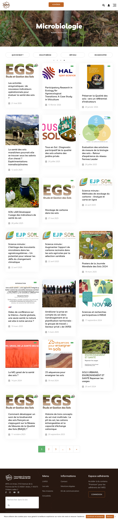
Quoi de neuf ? (17, 55)
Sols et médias (45, 55)
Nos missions (47, 491)
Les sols (45, 486)
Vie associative (100, 55)
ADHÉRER (56, 4)
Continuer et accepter (95, 516)
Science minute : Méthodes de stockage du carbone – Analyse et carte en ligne (96, 195)
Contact (64, 481)
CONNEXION (96, 494)
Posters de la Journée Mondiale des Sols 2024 (95, 265)
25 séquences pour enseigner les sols (55, 374)
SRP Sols (72, 55)
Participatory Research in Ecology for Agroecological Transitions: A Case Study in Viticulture (58, 93)
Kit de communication (70, 491)
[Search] (103, 5)
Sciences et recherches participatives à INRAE (94, 313)
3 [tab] (61, 60)
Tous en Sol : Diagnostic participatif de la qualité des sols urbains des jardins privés (58, 152)
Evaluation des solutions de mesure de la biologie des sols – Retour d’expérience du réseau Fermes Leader (95, 153)
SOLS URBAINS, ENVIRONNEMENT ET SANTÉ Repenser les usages (93, 377)
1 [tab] (54, 60)
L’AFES (45, 481)
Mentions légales (68, 486)
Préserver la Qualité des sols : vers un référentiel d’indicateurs (95, 98)
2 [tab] (57, 60)
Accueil (53, 33)
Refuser (110, 516)
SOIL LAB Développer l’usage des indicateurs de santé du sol (22, 214)
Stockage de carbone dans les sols (56, 211)
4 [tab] (64, 60)
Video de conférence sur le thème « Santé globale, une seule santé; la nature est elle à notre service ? (22, 316)
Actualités (46, 496)
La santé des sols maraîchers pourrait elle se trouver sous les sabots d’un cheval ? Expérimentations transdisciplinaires (22, 157)
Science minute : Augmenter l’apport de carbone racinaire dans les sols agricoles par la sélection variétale (57, 250)
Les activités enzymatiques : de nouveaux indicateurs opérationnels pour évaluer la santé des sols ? (21, 90)
